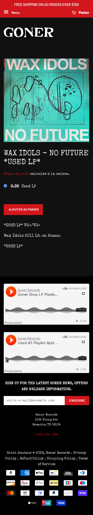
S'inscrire (77, 400)
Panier (83, 12)
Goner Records (58, 453)
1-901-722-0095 (46, 435)
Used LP (23, 187)
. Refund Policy (30, 458)
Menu (15, 13)
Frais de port (16, 174)
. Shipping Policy (60, 458)
